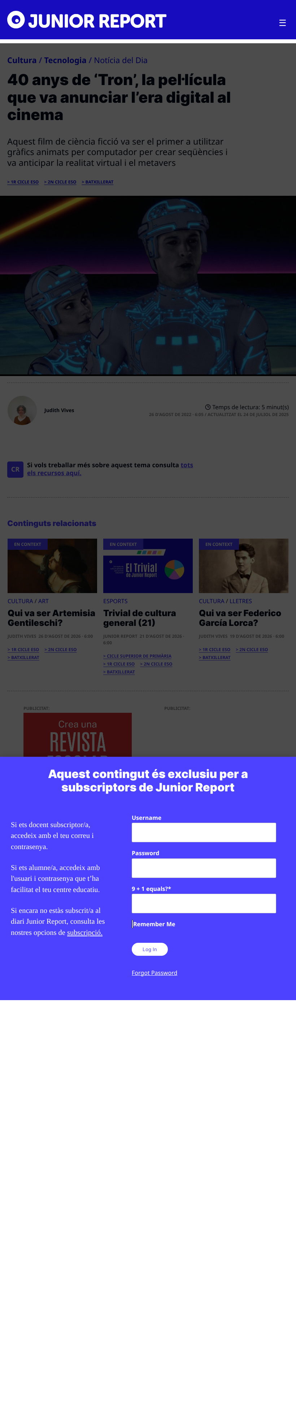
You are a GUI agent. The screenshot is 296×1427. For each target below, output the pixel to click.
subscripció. (85, 933)
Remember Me (154, 924)
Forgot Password (154, 973)
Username (146, 818)
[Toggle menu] (283, 23)
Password (145, 853)
